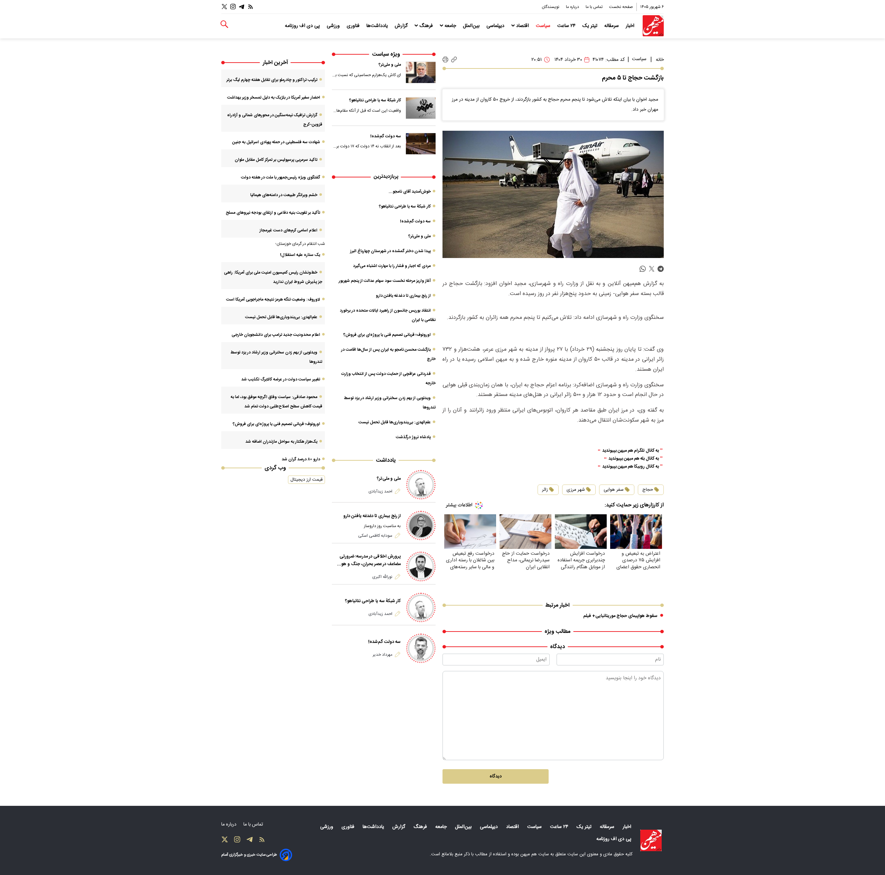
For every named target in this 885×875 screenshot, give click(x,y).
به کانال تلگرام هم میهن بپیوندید (630, 450)
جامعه (450, 26)
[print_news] (445, 60)
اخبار (631, 26)
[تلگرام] (242, 6)
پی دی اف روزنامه (303, 26)
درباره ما (573, 6)
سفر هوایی (614, 490)
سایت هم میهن (534, 854)
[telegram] (661, 269)
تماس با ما (595, 6)
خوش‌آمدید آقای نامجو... (410, 191)
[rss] (251, 6)
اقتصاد (522, 26)
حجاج (647, 490)
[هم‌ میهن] (651, 840)
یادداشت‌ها (377, 26)
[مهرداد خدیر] (421, 648)
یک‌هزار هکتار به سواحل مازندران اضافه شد (281, 441)
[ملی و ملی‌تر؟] (421, 72)
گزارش (402, 26)
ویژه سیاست (386, 54)
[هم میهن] (653, 25)
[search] (224, 24)
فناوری (354, 26)
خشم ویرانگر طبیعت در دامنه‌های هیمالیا (283, 195)
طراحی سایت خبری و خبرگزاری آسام (249, 854)
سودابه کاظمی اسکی (375, 535)
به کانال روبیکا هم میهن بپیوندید (630, 466)
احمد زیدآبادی (380, 491)
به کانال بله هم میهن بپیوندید (633, 458)
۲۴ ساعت (567, 26)
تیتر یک (591, 26)
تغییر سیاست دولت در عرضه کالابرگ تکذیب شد (280, 379)
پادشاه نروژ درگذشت (413, 437)
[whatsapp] (643, 269)
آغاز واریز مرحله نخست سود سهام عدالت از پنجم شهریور (385, 280)
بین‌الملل (472, 26)
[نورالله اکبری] (421, 566)
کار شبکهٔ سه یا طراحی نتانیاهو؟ (375, 100)
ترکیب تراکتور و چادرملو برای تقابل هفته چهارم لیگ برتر (271, 79)
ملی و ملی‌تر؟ (390, 64)
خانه (660, 60)
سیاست (544, 26)
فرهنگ (426, 26)
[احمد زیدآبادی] (421, 484)
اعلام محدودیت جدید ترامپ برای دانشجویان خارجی (276, 334)
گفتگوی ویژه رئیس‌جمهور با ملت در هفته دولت (280, 177)
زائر (545, 490)
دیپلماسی (496, 26)
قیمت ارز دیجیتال (306, 479)
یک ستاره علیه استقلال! (300, 254)
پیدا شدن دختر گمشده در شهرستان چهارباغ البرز (390, 251)
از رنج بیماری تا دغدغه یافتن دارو (403, 295)
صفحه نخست (621, 6)
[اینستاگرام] (233, 6)
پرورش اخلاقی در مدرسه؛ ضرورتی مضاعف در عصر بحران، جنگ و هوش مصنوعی (368, 560)
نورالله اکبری (382, 576)
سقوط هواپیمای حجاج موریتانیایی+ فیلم (620, 616)
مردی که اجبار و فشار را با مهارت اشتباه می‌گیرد (392, 265)
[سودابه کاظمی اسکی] (421, 525)
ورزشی (334, 26)
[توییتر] (224, 6)
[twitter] (652, 269)
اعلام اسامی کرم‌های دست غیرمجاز (288, 230)
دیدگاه (496, 776)
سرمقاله (612, 26)
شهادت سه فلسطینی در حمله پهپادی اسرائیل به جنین (276, 142)
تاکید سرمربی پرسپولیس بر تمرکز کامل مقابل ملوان (276, 159)
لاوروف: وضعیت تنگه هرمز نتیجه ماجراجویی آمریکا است (273, 299)
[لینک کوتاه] (454, 59)
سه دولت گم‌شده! (385, 136)
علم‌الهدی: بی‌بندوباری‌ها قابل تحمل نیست (394, 422)
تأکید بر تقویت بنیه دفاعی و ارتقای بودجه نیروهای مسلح (273, 212)
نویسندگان (551, 6)
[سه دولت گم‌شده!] (421, 144)
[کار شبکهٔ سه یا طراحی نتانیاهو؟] (421, 108)
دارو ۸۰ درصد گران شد (301, 459)
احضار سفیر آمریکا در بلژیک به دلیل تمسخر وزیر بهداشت (273, 97)
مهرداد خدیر (382, 654)
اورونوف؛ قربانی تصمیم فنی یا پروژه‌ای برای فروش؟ (387, 334)
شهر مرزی (576, 490)
